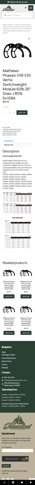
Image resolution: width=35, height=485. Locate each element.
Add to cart (22, 113)
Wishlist (13, 2)
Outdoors (11, 25)
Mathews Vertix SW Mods (13, 131)
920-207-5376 (9, 377)
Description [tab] (8, 141)
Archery (23, 25)
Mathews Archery (12, 133)
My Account (23, 2)
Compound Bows (8, 27)
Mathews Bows (20, 27)
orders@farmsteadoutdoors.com (15, 380)
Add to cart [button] (9, 296)
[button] (29, 38)
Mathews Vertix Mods (15, 129)
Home (5, 25)
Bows (29, 25)
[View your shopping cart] (25, 8)
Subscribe (6, 466)
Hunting (17, 25)
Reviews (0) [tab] (8, 145)
